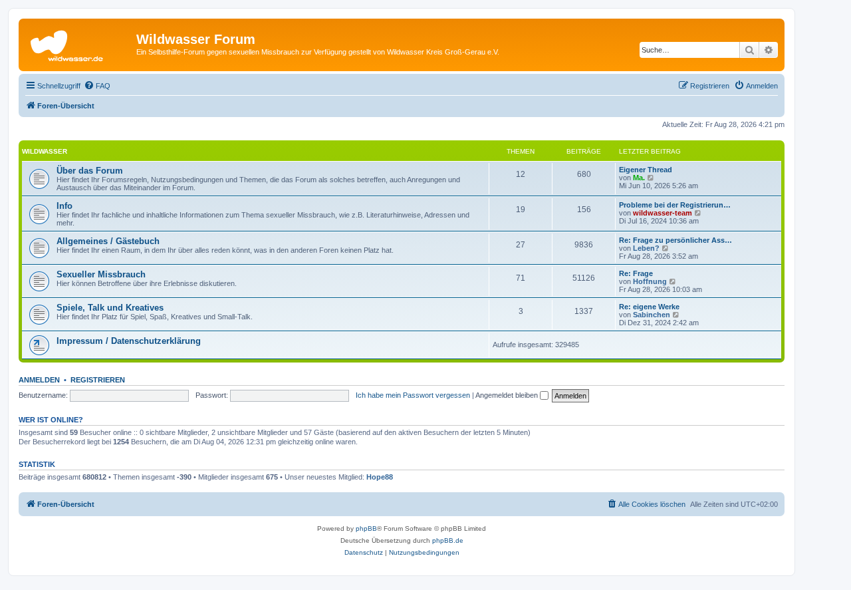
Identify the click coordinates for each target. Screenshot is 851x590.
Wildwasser (44, 151)
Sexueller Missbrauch (101, 274)
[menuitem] (97, 86)
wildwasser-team (662, 213)
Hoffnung (650, 281)
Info (64, 206)
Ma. (639, 178)
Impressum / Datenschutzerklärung (129, 341)
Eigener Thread (645, 170)
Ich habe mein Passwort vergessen (413, 395)
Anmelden (39, 380)
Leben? (646, 248)
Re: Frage (636, 273)
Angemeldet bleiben (507, 395)
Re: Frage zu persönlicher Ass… (675, 240)
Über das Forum (90, 171)
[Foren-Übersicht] (79, 43)
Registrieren (97, 380)
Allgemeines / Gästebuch (108, 241)
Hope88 (379, 477)
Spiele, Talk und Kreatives (110, 308)
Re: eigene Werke (649, 307)
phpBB (366, 528)
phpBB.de (447, 540)
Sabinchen (651, 315)
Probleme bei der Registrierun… (675, 205)
